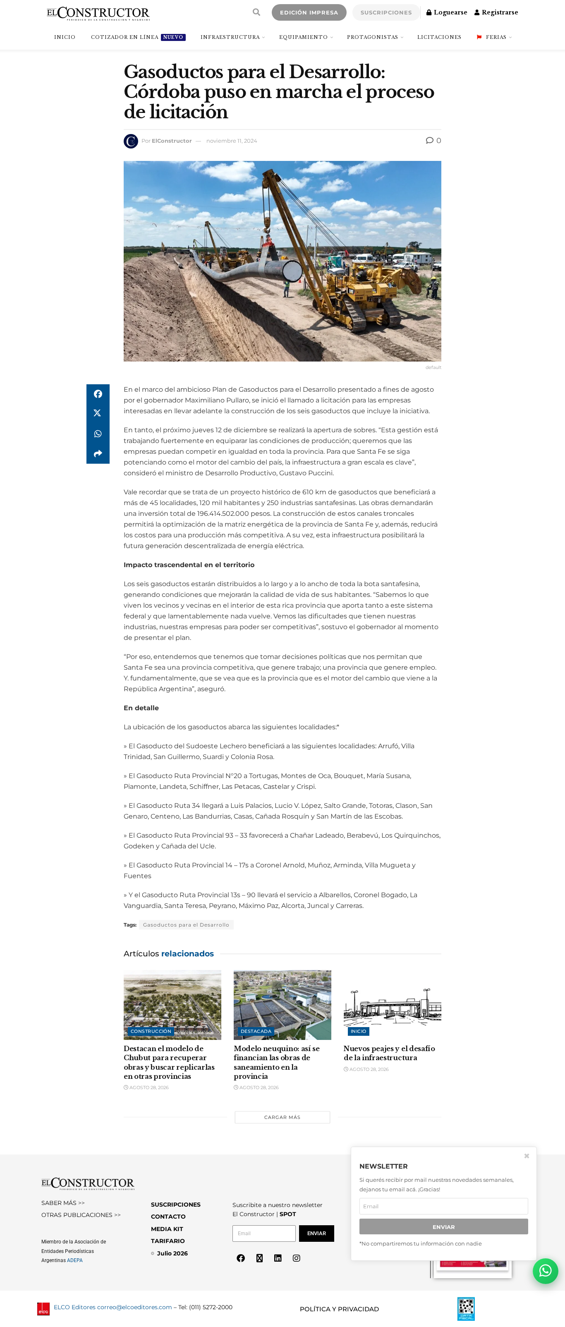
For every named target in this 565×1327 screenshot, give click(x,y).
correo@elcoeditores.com (134, 1307)
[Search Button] (256, 12)
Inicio (358, 1031)
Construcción (151, 1031)
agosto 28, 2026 (148, 1087)
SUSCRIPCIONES (386, 12)
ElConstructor (172, 140)
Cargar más (282, 1117)
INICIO (65, 37)
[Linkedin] (278, 1258)
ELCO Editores (75, 1307)
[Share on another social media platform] (98, 454)
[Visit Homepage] (98, 12)
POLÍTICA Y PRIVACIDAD (339, 1309)
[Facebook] (240, 1258)
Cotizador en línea (137, 37)
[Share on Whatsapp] (98, 434)
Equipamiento (303, 37)
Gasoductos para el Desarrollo (186, 925)
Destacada (256, 1031)
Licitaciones (439, 37)
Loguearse (449, 12)
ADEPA (75, 1260)
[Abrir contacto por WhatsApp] (545, 1271)
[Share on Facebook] (98, 394)
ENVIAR (444, 1226)
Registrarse (499, 12)
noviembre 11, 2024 (231, 140)
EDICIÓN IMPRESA (309, 12)
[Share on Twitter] (98, 414)
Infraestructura (230, 37)
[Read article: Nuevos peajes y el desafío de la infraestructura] (392, 1005)
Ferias (496, 37)
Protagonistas (372, 37)
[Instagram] (296, 1258)
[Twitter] (259, 1258)
